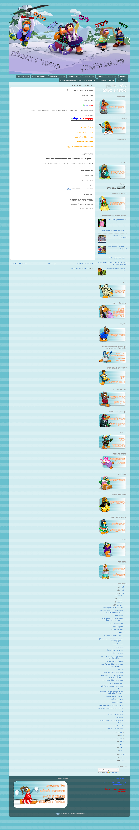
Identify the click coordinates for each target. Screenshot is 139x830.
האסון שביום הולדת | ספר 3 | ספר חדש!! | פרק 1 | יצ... (112, 657)
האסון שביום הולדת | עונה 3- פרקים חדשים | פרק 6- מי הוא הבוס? (112, 263)
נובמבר (119, 599)
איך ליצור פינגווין (23, 77)
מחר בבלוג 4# (118, 647)
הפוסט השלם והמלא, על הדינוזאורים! (114, 231)
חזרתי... (120, 633)
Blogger (57, 814)
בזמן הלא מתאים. (117, 630)
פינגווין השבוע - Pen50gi (115, 728)
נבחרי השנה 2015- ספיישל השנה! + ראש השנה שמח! (111, 665)
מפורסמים (53, 77)
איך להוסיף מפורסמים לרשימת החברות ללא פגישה (77, 80)
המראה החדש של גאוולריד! (118, 258)
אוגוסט (119, 732)
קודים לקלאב (122, 80)
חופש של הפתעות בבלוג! (115, 661)
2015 (122, 593)
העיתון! (120, 669)
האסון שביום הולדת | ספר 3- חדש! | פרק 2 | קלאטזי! (111, 640)
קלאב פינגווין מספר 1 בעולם (114, 88)
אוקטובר (119, 602)
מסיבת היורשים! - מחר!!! (115, 650)
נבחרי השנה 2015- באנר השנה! (113, 680)
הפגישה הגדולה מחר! (116, 699)
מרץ (120, 747)
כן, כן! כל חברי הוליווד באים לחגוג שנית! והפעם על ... (112, 676)
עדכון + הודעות (118, 627)
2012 (122, 761)
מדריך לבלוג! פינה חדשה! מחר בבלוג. (110, 705)
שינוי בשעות (119, 725)
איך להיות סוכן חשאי (39, 77)
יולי (121, 735)
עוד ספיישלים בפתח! (116, 623)
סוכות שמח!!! (118, 616)
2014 (122, 754)
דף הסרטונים (89, 77)
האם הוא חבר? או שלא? (115, 714)
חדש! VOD (119, 717)
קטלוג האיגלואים (117, 702)
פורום (63, 77)
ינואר (120, 751)
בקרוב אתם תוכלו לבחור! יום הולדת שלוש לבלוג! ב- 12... (111, 692)
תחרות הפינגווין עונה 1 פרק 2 (117, 220)
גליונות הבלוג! (112, 77)
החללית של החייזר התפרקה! (113, 636)
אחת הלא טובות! (117, 644)
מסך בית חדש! (118, 653)
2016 (122, 590)
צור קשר (100, 77)
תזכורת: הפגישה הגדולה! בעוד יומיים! (110, 708)
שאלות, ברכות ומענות (106, 80)
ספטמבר (119, 605)
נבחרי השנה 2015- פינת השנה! (113, 672)
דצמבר (119, 596)
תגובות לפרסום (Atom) (78, 268)
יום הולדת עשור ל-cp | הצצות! (113, 607)
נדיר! (121, 711)
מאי (120, 741)
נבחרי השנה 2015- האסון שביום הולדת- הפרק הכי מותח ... (112, 619)
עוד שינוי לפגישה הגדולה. (114, 696)
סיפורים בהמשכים (75, 77)
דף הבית (123, 77)
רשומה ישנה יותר (20, 263)
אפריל (120, 744)
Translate (114, 773)
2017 (122, 587)
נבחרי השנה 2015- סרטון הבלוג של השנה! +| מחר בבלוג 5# (111, 611)
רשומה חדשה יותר (84, 263)
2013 (122, 758)
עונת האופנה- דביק (116, 683)
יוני (121, 738)
